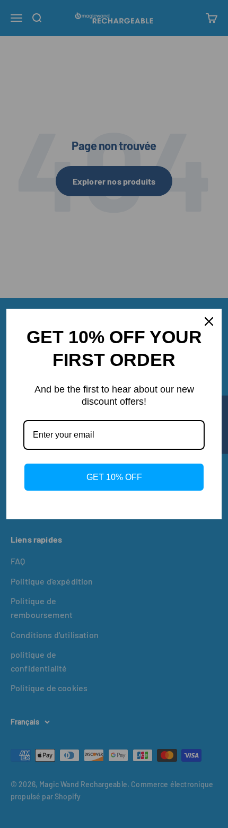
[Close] (209, 321)
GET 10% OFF (114, 477)
